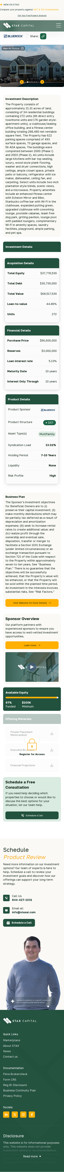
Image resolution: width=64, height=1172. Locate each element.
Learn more (30, 645)
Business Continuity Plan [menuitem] (19, 1090)
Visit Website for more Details (30, 602)
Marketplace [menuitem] (11, 1040)
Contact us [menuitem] (10, 1056)
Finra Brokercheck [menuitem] (15, 1074)
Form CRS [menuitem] (9, 1079)
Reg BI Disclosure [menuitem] (15, 1085)
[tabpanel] (32, 66)
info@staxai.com (24, 912)
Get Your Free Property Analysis (32, 15)
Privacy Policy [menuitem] (12, 1095)
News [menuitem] (7, 1051)
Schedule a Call (34, 815)
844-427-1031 (22, 900)
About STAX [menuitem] (11, 1045)
